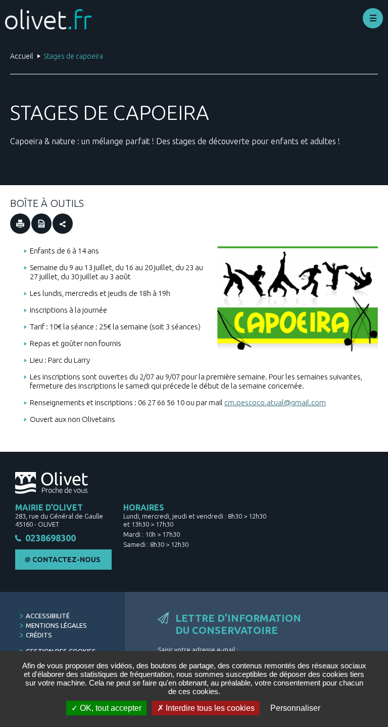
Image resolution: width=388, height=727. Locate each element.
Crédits (39, 634)
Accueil (21, 56)
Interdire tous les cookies (209, 708)
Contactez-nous (66, 559)
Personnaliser (295, 708)
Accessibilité (48, 615)
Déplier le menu (373, 18)
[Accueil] (48, 19)
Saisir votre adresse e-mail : (198, 649)
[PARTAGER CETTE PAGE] (63, 223)
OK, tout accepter (109, 708)
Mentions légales (56, 625)
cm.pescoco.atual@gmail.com (275, 402)
